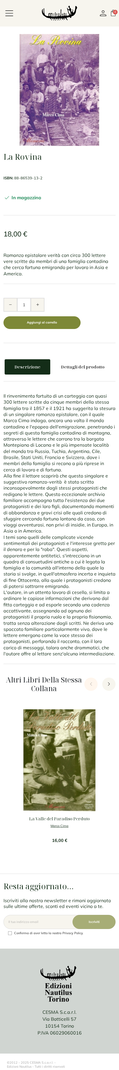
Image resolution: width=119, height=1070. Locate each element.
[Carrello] (113, 13)
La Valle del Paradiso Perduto (59, 818)
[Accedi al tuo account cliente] (103, 13)
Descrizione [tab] (27, 367)
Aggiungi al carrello (42, 322)
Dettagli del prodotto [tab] (83, 367)
